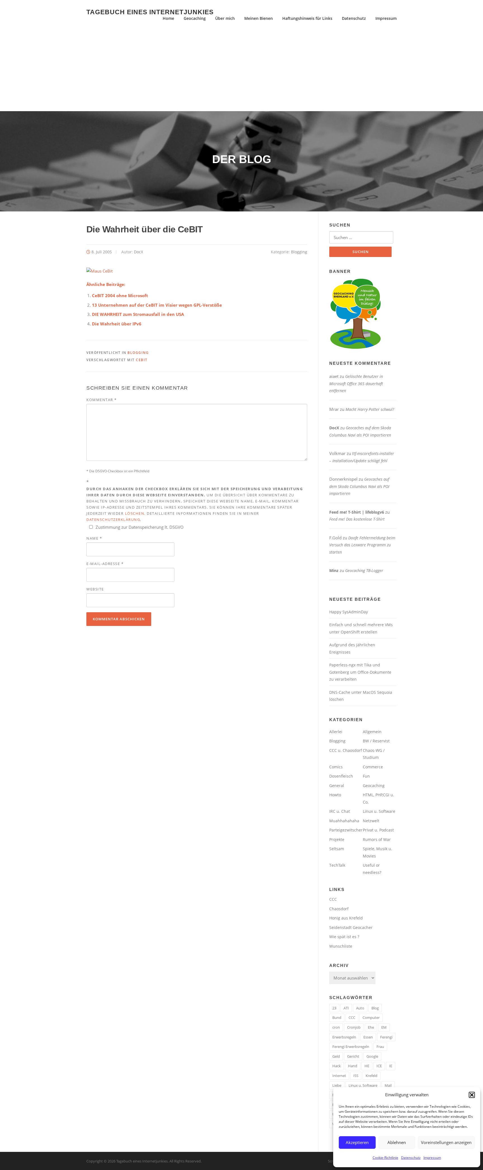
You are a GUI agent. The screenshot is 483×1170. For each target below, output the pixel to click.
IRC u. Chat (339, 811)
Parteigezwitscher (346, 830)
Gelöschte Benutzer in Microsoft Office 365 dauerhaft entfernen (356, 383)
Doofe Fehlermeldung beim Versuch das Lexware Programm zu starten (362, 545)
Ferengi (386, 1037)
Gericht (353, 1056)
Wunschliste (340, 946)
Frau (380, 1046)
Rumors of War (377, 839)
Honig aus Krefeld (346, 918)
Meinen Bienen (258, 18)
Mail (388, 1085)
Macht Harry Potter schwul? (369, 409)
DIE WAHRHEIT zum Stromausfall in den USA (138, 314)
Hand (352, 1065)
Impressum (432, 1157)
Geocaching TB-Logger (364, 570)
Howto (335, 794)
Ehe (371, 1027)
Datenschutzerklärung (113, 519)
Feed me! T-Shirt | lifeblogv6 (356, 512)
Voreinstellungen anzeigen (446, 1142)
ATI (346, 1008)
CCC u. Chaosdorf (345, 750)
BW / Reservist (376, 741)
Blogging (299, 251)
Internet (339, 1075)
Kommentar (101, 399)
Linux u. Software (379, 811)
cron (336, 1027)
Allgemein (372, 731)
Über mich (225, 18)
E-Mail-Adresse (105, 563)
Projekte (336, 839)
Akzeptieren (357, 1142)
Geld (336, 1056)
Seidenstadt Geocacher (351, 927)
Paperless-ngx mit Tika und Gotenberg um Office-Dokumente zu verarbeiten (360, 672)
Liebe (336, 1085)
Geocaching (195, 18)
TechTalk (337, 865)
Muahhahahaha (344, 820)
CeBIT (142, 360)
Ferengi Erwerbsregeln (350, 1046)
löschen (135, 513)
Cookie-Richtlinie (385, 1157)
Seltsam (336, 848)
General (336, 785)
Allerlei (335, 731)
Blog (375, 1008)
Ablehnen (396, 1142)
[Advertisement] (241, 69)
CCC (333, 899)
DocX (138, 251)
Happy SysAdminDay (348, 611)
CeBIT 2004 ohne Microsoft (120, 295)
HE (366, 1065)
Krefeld (371, 1075)
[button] (472, 1095)
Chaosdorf (339, 908)
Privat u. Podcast (378, 830)
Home (168, 18)
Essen (368, 1037)
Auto (360, 1008)
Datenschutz (411, 1157)
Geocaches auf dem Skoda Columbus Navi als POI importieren (359, 486)
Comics (336, 766)
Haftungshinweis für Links (307, 18)
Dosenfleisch (341, 776)
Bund (336, 1017)
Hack (336, 1065)
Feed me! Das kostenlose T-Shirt (357, 519)
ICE (379, 1065)
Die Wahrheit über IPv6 (116, 324)
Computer (371, 1017)
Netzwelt (371, 820)
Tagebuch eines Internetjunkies (150, 11)
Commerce (373, 766)
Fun (366, 776)
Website (95, 589)
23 (334, 1008)
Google (372, 1056)
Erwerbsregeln (344, 1037)
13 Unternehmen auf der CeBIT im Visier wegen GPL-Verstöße (157, 305)
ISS (355, 1075)
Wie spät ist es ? (344, 936)
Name (94, 538)
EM (384, 1027)
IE (390, 1065)
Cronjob (354, 1027)
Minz (333, 570)
